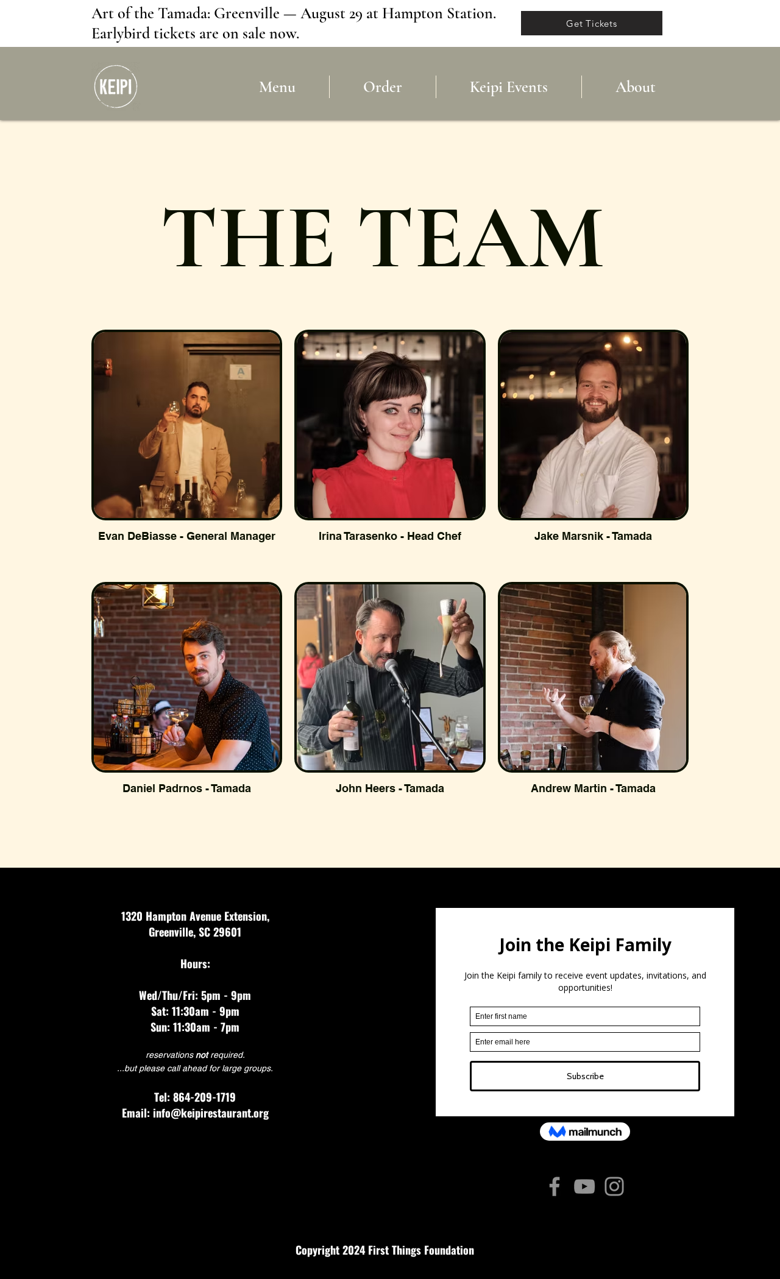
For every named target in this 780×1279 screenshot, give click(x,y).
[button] (635, 87)
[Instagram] (614, 1186)
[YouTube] (584, 1186)
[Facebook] (554, 1186)
